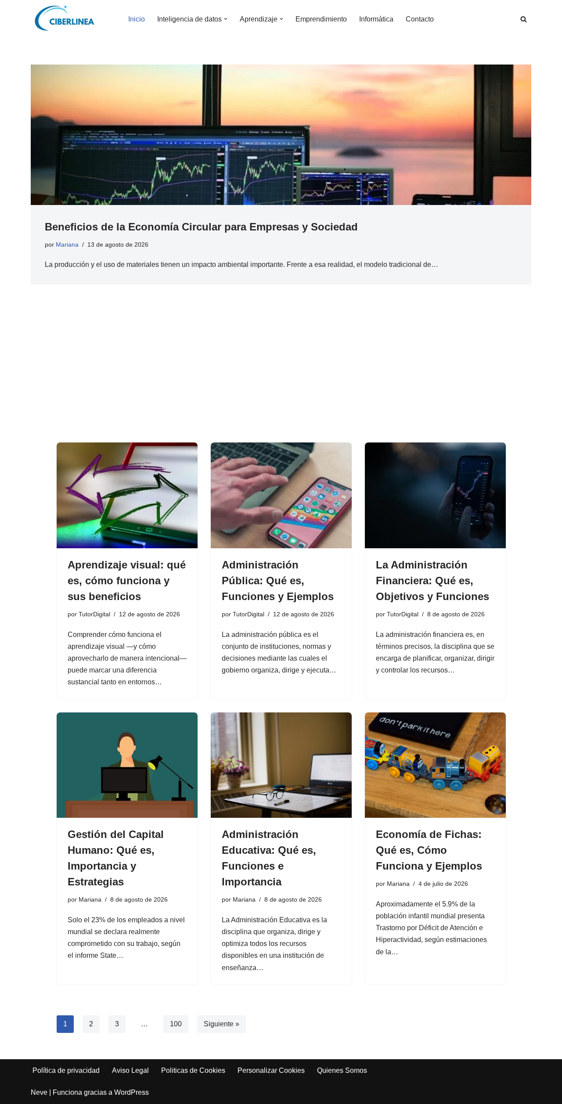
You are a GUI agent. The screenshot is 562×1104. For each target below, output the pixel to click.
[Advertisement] (281, 376)
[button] (225, 19)
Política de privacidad (66, 1070)
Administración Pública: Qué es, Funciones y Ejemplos (278, 580)
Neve (39, 1092)
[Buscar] (523, 19)
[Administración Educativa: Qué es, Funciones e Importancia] (281, 765)
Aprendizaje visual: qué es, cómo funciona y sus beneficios (127, 580)
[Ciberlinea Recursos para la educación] (68, 19)
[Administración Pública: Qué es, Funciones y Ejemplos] (281, 495)
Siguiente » (221, 1024)
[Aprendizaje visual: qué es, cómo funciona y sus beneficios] (127, 495)
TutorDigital (94, 614)
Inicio (136, 19)
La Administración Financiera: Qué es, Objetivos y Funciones (432, 580)
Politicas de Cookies (193, 1070)
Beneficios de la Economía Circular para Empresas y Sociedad (201, 227)
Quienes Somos (342, 1070)
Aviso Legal (130, 1070)
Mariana (67, 244)
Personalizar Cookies (271, 1070)
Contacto (420, 19)
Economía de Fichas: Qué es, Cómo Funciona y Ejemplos (429, 850)
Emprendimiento (321, 19)
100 (176, 1024)
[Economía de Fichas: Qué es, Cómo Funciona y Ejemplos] (435, 765)
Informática (376, 19)
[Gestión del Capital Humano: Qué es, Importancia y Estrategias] (127, 765)
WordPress (131, 1092)
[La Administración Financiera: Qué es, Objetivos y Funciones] (435, 495)
